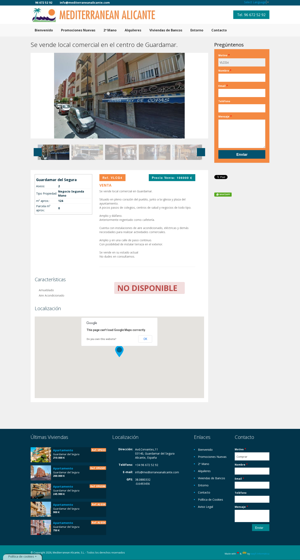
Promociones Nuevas (78, 30)
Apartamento (63, 450)
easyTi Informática (259, 553)
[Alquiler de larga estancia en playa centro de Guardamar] (41, 509)
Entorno (196, 30)
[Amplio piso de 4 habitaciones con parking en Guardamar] (41, 491)
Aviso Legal (205, 507)
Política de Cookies (210, 499)
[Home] (97, 15)
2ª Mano (110, 30)
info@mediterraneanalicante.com (157, 472)
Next (201, 152)
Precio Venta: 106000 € (172, 178)
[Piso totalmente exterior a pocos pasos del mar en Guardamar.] (41, 454)
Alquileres (133, 30)
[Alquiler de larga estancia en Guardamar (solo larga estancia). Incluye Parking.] (41, 527)
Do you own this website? (101, 339)
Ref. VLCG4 (112, 178)
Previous (38, 152)
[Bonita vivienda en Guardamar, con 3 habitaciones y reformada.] (41, 472)
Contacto (219, 30)
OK (145, 339)
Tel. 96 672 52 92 (251, 14)
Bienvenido (44, 30)
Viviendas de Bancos (165, 30)
